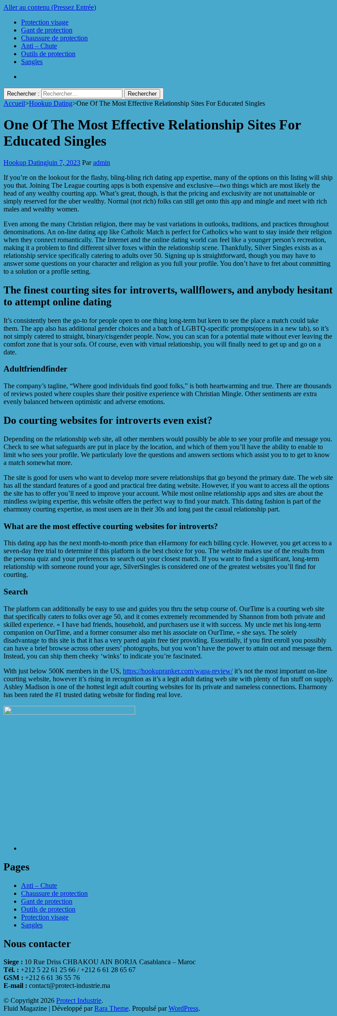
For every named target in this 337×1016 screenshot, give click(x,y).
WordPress (183, 1008)
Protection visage (44, 22)
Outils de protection (48, 53)
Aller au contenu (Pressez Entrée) (50, 7)
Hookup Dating (25, 162)
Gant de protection (46, 30)
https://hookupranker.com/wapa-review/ (178, 671)
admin (101, 162)
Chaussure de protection (54, 38)
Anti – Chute (39, 46)
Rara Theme (111, 1008)
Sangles (32, 61)
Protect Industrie (78, 1000)
